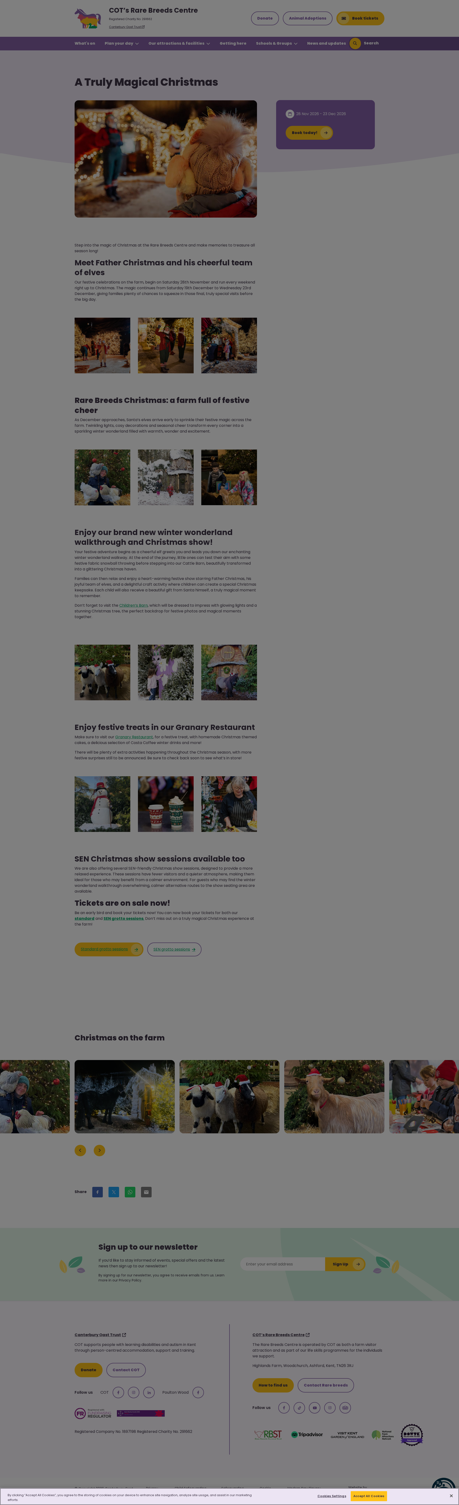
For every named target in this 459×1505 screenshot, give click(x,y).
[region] (229, 1496)
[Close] (451, 1495)
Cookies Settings (331, 1496)
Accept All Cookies (368, 1496)
